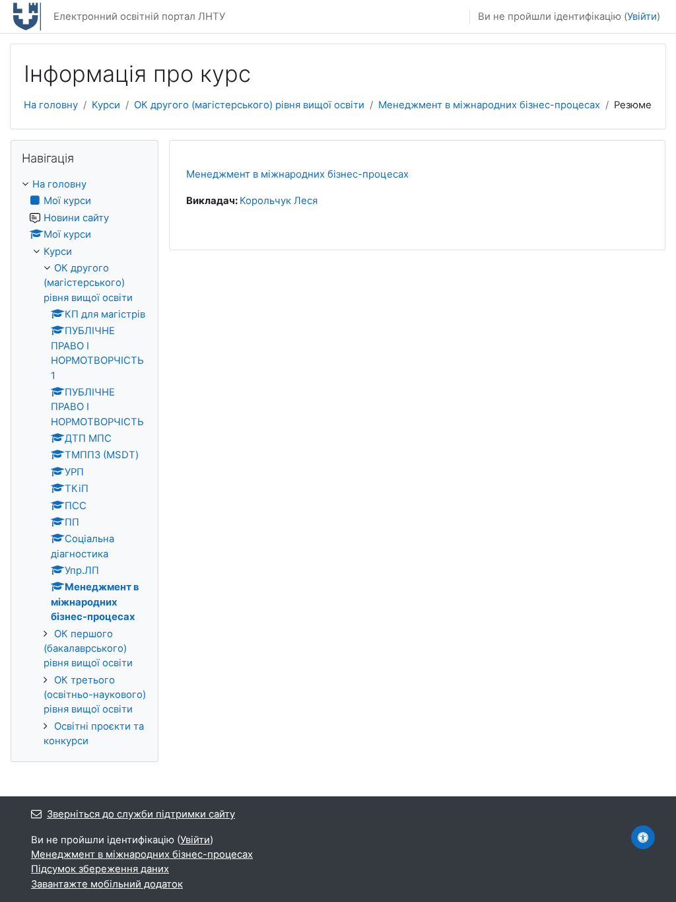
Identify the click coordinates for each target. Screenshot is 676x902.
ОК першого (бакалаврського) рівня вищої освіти (88, 649)
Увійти (642, 16)
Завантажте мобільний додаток (107, 884)
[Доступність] (643, 837)
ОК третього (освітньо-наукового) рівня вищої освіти (95, 695)
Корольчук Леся (279, 201)
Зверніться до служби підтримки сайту (141, 814)
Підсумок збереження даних (100, 869)
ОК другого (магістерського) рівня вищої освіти (249, 105)
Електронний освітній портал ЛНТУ (139, 16)
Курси (106, 105)
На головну (51, 105)
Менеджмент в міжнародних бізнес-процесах (489, 105)
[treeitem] (84, 463)
